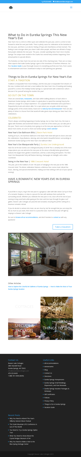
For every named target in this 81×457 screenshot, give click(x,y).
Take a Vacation (63, 226)
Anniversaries (48, 366)
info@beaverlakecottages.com (18, 371)
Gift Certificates (49, 394)
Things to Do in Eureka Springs (54, 404)
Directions (47, 376)
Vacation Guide (49, 407)
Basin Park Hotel (44, 132)
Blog (46, 370)
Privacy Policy (49, 401)
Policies (47, 398)
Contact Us (48, 373)
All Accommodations (51, 363)
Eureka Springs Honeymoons (54, 380)
